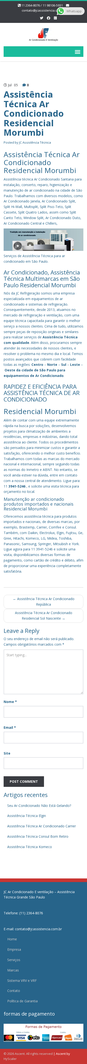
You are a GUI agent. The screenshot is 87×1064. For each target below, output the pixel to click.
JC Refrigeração (28, 293)
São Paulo (47, 370)
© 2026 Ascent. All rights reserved (28, 1053)
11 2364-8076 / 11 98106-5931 (42, 5)
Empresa (14, 949)
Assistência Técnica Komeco (29, 846)
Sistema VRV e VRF (22, 980)
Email (10, 727)
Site (7, 753)
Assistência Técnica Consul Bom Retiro (37, 836)
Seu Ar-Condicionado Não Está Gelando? (39, 805)
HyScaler (10, 1059)
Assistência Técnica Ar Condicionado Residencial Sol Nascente (43, 615)
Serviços (13, 959)
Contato (13, 990)
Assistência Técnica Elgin (26, 815)
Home (12, 939)
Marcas (13, 970)
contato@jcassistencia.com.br (43, 10)
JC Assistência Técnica (35, 142)
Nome (10, 701)
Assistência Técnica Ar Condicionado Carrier (41, 826)
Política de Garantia (22, 1001)
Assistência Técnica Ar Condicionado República (43, 601)
